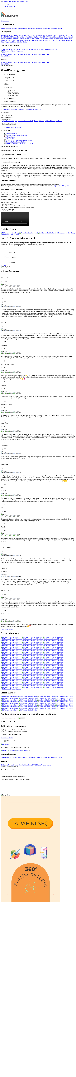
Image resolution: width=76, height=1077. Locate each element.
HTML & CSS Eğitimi (26, 143)
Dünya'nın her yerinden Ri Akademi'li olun (15, 206)
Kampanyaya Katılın (7, 738)
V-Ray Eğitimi (68, 38)
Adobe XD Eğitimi (49, 40)
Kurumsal (3, 52)
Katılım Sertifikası (7, 117)
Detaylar (3, 265)
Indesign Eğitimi (47, 35)
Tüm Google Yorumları (7, 629)
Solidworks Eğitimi (24, 35)
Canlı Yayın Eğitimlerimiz (9, 202)
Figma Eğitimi (69, 35)
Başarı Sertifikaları (7, 116)
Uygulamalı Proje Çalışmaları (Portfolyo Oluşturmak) (18, 207)
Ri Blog (7, 56)
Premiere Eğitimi (58, 38)
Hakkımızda (4, 54)
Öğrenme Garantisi (7, 204)
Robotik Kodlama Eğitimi (50, 49)
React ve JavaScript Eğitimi (64, 40)
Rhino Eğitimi (16, 40)
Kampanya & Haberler (44, 54)
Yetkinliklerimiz (21, 54)
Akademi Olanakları (8, 211)
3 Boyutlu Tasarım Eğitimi (8, 49)
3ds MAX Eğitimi (48, 37)
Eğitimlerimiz (5, 21)
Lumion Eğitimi (58, 37)
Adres (7, 4)
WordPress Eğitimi (28, 38)
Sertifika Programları (8, 209)
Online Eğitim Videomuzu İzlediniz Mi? (14, 109)
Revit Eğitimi (15, 35)
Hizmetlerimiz (12, 54)
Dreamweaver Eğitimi (37, 40)
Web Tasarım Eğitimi (36, 49)
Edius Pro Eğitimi (22, 42)
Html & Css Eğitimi (58, 35)
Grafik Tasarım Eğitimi (23, 49)
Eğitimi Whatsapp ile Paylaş (53, 121)
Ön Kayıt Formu (39, 121)
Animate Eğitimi (39, 38)
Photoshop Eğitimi (6, 38)
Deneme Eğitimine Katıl (34, 109)
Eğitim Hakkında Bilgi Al (9, 121)
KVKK (34, 765)
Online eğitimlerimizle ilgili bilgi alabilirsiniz (15, 1)
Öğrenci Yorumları (31, 54)
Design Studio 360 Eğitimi (24, 28)
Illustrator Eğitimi (25, 40)
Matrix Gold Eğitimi (36, 35)
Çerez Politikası (41, 765)
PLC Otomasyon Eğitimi (54, 28)
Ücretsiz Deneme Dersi (15, 765)
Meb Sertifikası (6, 119)
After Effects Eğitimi (27, 37)
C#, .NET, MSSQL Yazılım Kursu (11, 37)
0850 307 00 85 (10, 6)
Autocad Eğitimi (5, 35)
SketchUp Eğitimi (6, 40)
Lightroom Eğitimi (17, 38)
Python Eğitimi (48, 38)
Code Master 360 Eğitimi (39, 28)
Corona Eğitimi (68, 37)
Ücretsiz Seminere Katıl (25, 121)
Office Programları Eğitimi (8, 42)
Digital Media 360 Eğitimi (8, 28)
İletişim (3, 56)
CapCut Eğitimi (38, 37)
